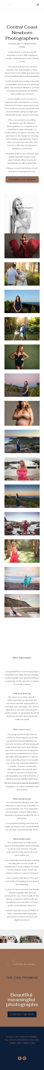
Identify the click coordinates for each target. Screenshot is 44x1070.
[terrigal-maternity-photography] (22, 534)
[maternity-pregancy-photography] (22, 617)
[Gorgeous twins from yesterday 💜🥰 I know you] (18, 939)
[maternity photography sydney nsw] (22, 396)
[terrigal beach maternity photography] (22, 312)
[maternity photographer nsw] (22, 452)
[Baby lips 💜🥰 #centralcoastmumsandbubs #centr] (40, 939)
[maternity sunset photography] (22, 340)
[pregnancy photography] (22, 589)
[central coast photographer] (22, 257)
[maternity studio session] (22, 425)
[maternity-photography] (22, 480)
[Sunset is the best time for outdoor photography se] (25, 939)
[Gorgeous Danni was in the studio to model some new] (33, 939)
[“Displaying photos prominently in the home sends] (11, 939)
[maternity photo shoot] (22, 285)
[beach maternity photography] (22, 507)
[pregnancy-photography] (22, 562)
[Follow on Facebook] (20, 1058)
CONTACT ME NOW (22, 1014)
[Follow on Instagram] (24, 1058)
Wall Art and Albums (24, 153)
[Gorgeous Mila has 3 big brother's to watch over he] (3, 939)
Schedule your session (22, 179)
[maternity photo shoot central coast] (22, 369)
